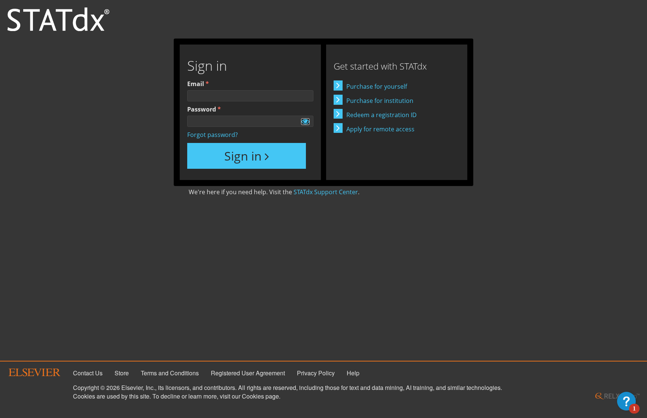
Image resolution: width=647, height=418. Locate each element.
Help (353, 373)
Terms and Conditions (170, 373)
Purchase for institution (379, 101)
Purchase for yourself (376, 86)
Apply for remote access (380, 129)
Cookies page (260, 396)
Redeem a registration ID (381, 115)
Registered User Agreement (248, 373)
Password (201, 109)
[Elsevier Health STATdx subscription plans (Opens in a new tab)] (58, 19)
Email (195, 84)
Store (122, 373)
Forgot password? (212, 135)
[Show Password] (305, 121)
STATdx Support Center (326, 192)
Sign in (243, 156)
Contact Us (88, 373)
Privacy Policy (316, 373)
